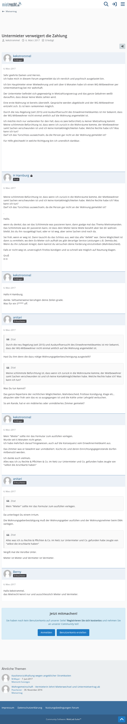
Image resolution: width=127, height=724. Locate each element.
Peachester (17, 689)
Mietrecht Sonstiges (21, 681)
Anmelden (46, 632)
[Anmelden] (114, 4)
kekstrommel (13, 40)
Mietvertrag (17, 692)
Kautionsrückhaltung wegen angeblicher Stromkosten (41, 675)
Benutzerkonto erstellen (73, 632)
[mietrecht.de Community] (12, 4)
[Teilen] (122, 46)
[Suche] (106, 4)
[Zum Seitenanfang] (121, 719)
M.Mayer (16, 679)
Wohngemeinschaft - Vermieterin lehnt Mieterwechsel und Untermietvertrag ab (56, 686)
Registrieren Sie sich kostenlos (84, 620)
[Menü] (122, 4)
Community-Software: (63, 719)
